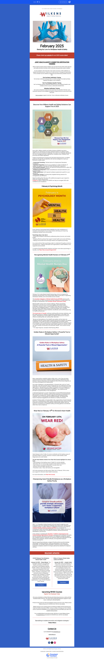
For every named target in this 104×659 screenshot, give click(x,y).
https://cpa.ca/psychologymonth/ (47, 250)
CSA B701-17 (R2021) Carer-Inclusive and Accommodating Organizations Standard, (50, 534)
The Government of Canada (39, 313)
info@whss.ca (56, 631)
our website (48, 55)
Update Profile (49, 651)
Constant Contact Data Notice (58, 651)
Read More (41, 585)
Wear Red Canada (50, 474)
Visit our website (39, 95)
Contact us (35, 180)
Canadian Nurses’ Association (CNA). (57, 301)
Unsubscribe (42, 651)
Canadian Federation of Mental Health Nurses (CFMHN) (48, 299)
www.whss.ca (52, 634)
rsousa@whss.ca (41, 614)
